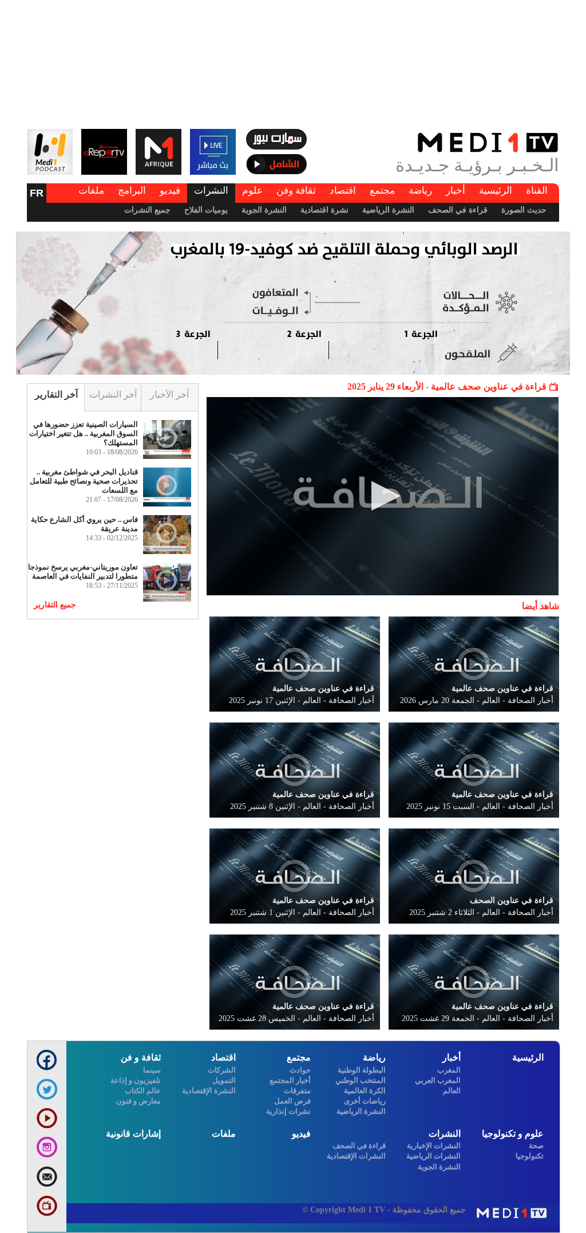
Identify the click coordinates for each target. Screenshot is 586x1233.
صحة (536, 1145)
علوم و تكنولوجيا (513, 1133)
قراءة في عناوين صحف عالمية (502, 688)
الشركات (222, 1070)
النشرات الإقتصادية (356, 1156)
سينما (152, 1070)
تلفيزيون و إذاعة (135, 1080)
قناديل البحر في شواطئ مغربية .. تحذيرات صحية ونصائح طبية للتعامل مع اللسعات (84, 481)
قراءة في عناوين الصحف (511, 900)
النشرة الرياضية (388, 210)
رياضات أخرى (365, 1101)
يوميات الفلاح (206, 210)
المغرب (449, 1070)
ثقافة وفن (296, 190)
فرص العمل (292, 1101)
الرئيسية (495, 190)
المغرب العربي (438, 1080)
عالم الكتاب (143, 1090)
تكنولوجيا (530, 1156)
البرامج (132, 190)
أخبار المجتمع (290, 1080)
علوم (252, 190)
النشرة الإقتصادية (209, 1090)
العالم (452, 1090)
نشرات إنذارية (288, 1111)
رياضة (420, 190)
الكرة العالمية (365, 1090)
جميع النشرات (147, 210)
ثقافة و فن (141, 1057)
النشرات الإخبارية (434, 1145)
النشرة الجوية (264, 210)
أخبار (455, 190)
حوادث (300, 1070)
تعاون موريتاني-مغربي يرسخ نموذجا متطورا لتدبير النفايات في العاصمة (83, 571)
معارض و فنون (138, 1101)
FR (36, 193)
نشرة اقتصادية (324, 210)
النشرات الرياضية (433, 1156)
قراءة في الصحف (458, 210)
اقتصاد (343, 190)
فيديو (170, 190)
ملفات (91, 190)
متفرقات (297, 1090)
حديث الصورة (524, 210)
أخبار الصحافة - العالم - (476, 700)
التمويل (224, 1080)
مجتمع (382, 190)
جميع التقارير (55, 604)
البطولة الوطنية (362, 1070)
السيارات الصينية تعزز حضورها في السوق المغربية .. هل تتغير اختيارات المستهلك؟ (83, 433)
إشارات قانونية (133, 1133)
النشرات (211, 190)
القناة (537, 190)
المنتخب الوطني (360, 1080)
